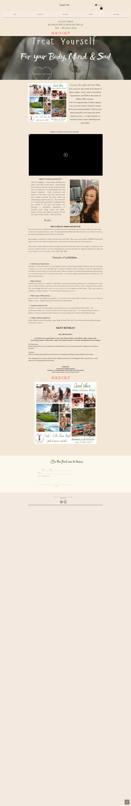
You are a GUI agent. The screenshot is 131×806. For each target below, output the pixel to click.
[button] (101, 7)
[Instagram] (61, 501)
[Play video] (66, 155)
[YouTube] (65, 501)
